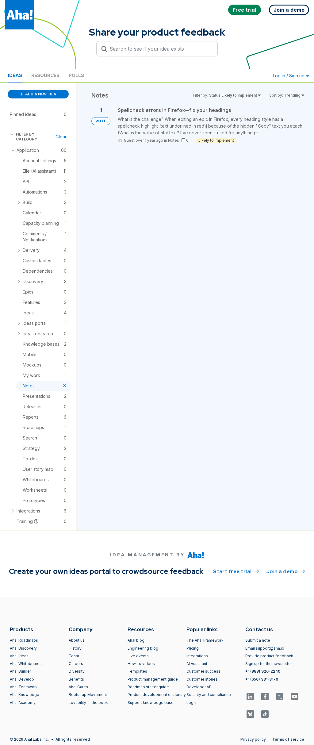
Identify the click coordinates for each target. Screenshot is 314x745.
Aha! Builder (20, 671)
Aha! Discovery (23, 648)
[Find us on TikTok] (265, 714)
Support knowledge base (151, 702)
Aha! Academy (23, 702)
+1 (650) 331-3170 (261, 679)
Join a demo (285, 571)
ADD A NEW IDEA (40, 94)
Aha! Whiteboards (26, 663)
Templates (137, 671)
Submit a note (257, 640)
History (75, 648)
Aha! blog (136, 640)
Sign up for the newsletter (268, 663)
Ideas (15, 75)
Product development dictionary (157, 694)
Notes (173, 140)
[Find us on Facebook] (265, 696)
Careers (76, 663)
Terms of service (288, 739)
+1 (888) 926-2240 (262, 671)
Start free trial (236, 571)
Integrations (197, 656)
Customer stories (202, 679)
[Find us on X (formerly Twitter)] (280, 696)
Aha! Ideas (19, 656)
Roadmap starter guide (148, 687)
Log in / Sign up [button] (289, 75)
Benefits (76, 679)
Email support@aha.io (264, 648)
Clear (61, 137)
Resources (45, 75)
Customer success (203, 671)
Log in (191, 702)
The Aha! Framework (205, 640)
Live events (138, 656)
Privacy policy (253, 739)
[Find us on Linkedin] (250, 696)
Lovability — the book (88, 702)
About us (77, 640)
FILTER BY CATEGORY (26, 136)
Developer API (199, 687)
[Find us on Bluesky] (250, 714)
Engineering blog (143, 648)
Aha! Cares (78, 687)
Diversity (77, 671)
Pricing (192, 648)
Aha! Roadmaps (24, 640)
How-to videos (141, 663)
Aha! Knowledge (24, 694)
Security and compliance (208, 694)
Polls (76, 75)
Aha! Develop (22, 679)
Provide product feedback (269, 656)
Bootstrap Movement (88, 694)
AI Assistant (196, 663)
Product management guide (153, 679)
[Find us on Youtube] (294, 696)
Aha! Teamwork (24, 687)
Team (74, 656)
